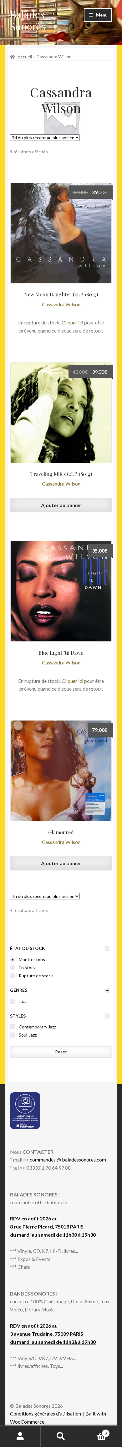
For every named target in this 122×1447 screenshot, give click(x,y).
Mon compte (20, 1436)
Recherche (61, 1436)
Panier (94, 1431)
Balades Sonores (28, 20)
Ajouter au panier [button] (61, 505)
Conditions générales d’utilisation (45, 1413)
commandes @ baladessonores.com (68, 1159)
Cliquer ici (72, 322)
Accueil (25, 56)
